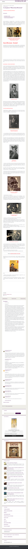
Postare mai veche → (23, 298)
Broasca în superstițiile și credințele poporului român (15, 472)
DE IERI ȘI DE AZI (20, 1)
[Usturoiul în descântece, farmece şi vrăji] (5, 489)
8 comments (12, 5)
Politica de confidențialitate (8, 536)
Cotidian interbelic (7, 509)
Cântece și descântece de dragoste (12, 462)
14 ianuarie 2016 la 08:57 (8, 400)
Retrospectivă (6, 524)
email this (5, 295)
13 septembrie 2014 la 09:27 (8, 379)
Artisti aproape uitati (8, 294)
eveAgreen (6, 370)
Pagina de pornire (14, 298)
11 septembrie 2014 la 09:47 (8, 350)
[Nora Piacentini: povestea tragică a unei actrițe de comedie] (5, 484)
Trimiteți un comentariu (6, 402)
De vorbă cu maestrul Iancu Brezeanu (8, 17)
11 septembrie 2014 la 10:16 (8, 359)
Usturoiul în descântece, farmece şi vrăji (13, 487)
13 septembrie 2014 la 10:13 (8, 385)
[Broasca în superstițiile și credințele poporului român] (5, 474)
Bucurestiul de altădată (7, 522)
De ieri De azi (6, 351)
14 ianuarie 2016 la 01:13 (8, 390)
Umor (5, 519)
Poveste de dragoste (7, 526)
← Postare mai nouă (4, 298)
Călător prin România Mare (8, 510)
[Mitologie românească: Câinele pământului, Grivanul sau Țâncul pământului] (5, 494)
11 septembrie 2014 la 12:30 (8, 369)
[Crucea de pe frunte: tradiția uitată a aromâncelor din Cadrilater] (5, 478)
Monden (5, 512)
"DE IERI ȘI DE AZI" (7, 531)
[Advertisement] (14, 53)
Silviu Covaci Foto (7, 386)
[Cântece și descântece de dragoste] (5, 464)
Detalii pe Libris (14, 435)
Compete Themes (10, 548)
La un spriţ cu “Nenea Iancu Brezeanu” (12, 8)
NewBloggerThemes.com (20, 548)
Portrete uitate (6, 517)
